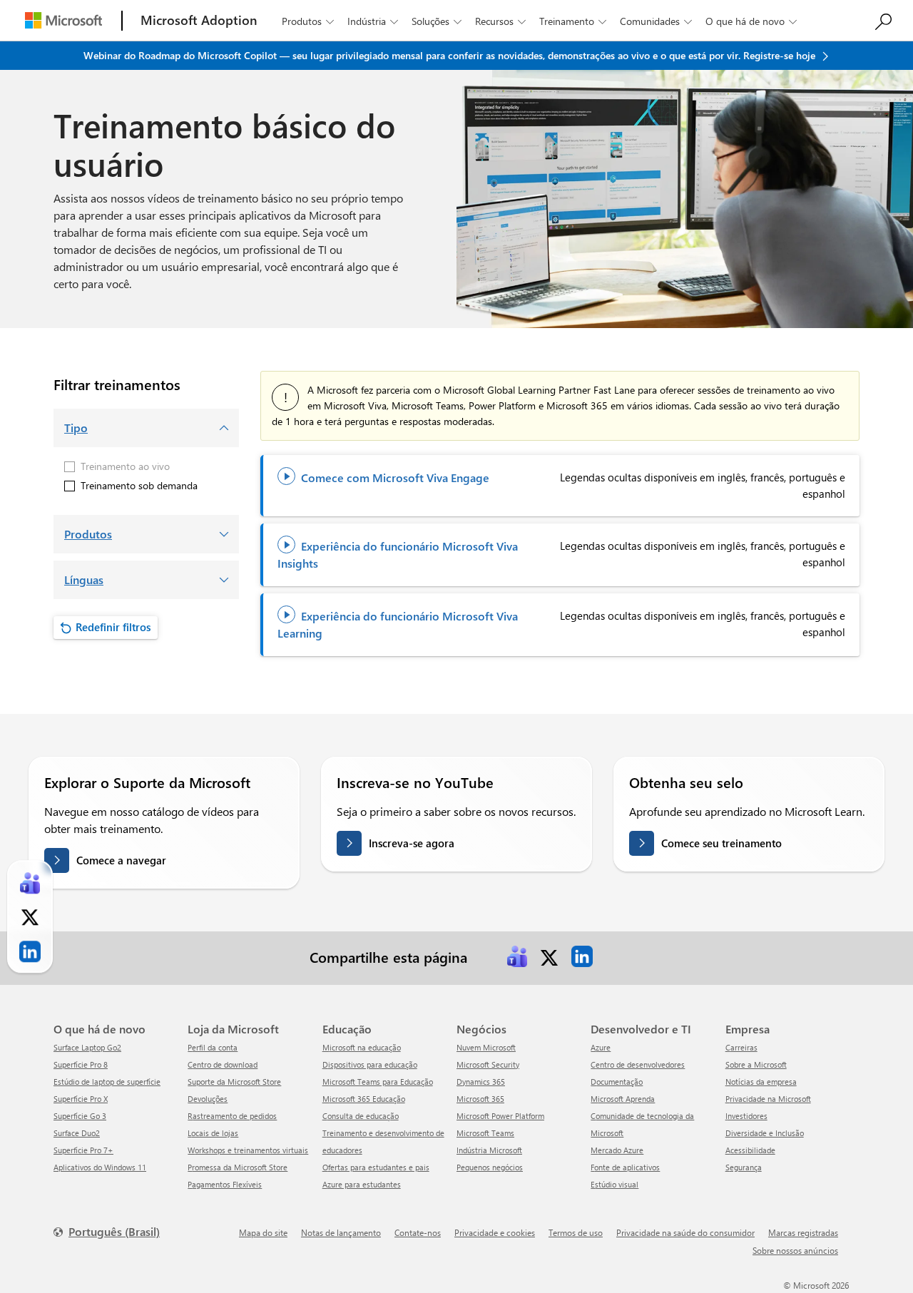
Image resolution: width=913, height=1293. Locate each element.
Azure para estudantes (361, 1184)
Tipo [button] (76, 427)
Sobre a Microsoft (756, 1064)
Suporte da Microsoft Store (234, 1081)
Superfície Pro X (80, 1098)
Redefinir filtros (113, 627)
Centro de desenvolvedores (638, 1064)
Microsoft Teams (485, 1133)
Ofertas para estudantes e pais (375, 1167)
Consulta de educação (360, 1115)
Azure (601, 1047)
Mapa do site (263, 1232)
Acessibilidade (750, 1150)
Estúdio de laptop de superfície (106, 1081)
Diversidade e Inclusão (764, 1133)
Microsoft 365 (480, 1098)
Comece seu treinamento (721, 843)
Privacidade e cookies (494, 1232)
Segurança (743, 1167)
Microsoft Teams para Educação (377, 1081)
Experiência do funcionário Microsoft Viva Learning (397, 624)
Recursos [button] (500, 21)
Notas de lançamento (341, 1232)
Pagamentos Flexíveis (225, 1184)
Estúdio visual (614, 1184)
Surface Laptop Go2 (87, 1047)
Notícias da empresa (761, 1081)
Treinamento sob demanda (139, 485)
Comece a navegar (121, 860)
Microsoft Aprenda (623, 1098)
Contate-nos (417, 1232)
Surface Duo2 (76, 1133)
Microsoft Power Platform (500, 1115)
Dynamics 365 (480, 1081)
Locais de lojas (213, 1133)
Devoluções (208, 1098)
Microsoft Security (487, 1064)
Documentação (617, 1081)
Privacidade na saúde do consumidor (685, 1232)
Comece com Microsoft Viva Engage (385, 477)
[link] (517, 956)
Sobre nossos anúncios (795, 1250)
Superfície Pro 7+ (83, 1150)
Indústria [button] (372, 21)
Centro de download (222, 1064)
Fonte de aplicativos (625, 1167)
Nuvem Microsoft (486, 1047)
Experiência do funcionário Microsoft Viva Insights (397, 554)
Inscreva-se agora (411, 843)
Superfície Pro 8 (80, 1064)
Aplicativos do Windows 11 (99, 1167)
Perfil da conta (213, 1047)
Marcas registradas (803, 1232)
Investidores (746, 1115)
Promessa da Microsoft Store (237, 1167)
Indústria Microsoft (489, 1150)
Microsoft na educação (361, 1047)
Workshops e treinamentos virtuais (248, 1150)
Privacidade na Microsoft (768, 1098)
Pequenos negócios (489, 1167)
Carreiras (741, 1047)
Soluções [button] (436, 21)
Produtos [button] (308, 21)
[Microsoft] (63, 20)
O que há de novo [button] (751, 21)
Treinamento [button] (572, 21)
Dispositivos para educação (369, 1064)
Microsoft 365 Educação (363, 1098)
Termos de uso (576, 1232)
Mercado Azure (617, 1150)
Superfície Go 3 (79, 1115)
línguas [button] (83, 579)
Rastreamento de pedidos (232, 1115)
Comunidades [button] (656, 21)
